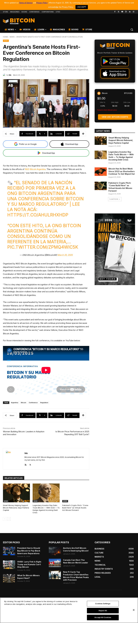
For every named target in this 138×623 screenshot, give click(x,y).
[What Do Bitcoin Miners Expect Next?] (9, 578)
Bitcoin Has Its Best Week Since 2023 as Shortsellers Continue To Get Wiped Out (121, 171)
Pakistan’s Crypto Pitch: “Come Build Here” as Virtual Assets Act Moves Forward (75, 507)
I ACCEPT (81, 7)
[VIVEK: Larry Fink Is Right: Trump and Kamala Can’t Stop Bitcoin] (9, 564)
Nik (10, 75)
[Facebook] (114, 11)
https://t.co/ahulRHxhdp (37, 214)
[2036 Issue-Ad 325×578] (115, 249)
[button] (132, 29)
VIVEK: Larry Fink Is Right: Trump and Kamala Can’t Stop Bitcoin (29, 564)
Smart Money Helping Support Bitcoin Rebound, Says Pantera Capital (16, 507)
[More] (83, 133)
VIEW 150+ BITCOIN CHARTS (115, 117)
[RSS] (26, 464)
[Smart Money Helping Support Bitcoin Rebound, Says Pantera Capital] (16, 493)
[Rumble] (126, 11)
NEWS (12, 37)
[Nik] (4, 75)
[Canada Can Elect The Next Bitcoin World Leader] (55, 563)
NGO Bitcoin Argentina (35, 169)
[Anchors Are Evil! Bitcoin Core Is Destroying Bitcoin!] (55, 551)
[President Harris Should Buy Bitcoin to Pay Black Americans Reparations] (9, 551)
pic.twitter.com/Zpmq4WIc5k (42, 247)
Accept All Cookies (102, 617)
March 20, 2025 (65, 255)
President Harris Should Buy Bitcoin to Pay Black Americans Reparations (28, 550)
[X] (30, 464)
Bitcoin (23, 403)
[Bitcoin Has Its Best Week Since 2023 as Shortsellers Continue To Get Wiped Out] (101, 171)
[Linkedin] (129, 11)
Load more (114, 199)
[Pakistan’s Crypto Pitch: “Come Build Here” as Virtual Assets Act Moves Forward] (75, 493)
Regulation (44, 403)
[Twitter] (118, 11)
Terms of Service (25, 3)
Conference (33, 403)
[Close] (134, 610)
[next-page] (9, 519)
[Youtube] (122, 11)
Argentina (14, 403)
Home (5, 37)
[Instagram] (133, 11)
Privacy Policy (42, 3)
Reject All (103, 610)
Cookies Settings (102, 603)
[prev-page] (4, 519)
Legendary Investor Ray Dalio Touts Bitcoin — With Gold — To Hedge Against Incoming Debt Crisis (46, 509)
